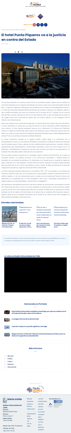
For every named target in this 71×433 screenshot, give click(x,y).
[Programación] (38, 24)
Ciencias (40, 406)
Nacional (10, 356)
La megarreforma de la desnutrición (25, 319)
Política (10, 359)
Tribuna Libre (31, 409)
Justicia (40, 422)
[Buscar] (42, 24)
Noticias (29, 399)
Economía (41, 414)
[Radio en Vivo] (34, 24)
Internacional (12, 367)
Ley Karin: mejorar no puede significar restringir (29, 326)
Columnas (30, 401)
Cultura (10, 361)
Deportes (11, 364)
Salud (40, 424)
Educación (41, 412)
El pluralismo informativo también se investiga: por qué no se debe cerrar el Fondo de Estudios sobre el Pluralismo (39, 312)
